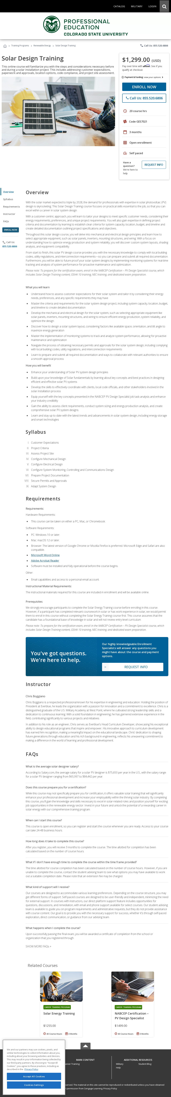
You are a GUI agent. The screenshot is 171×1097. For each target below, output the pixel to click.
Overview (8, 191)
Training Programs (20, 45)
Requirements (11, 206)
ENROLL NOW (144, 86)
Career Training (71, 1063)
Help (118, 1067)
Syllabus (8, 199)
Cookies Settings (34, 1084)
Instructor (9, 214)
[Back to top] (85, 1059)
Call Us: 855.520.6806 (154, 45)
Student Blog (144, 1063)
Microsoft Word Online (45, 555)
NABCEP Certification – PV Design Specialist (132, 1015)
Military (119, 1063)
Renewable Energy (42, 45)
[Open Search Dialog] (164, 6)
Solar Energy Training (59, 1013)
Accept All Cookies (34, 1076)
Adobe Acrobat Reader (45, 560)
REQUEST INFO (154, 165)
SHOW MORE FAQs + (38, 946)
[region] (34, 1067)
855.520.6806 (9, 246)
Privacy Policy (110, 1088)
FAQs (6, 221)
